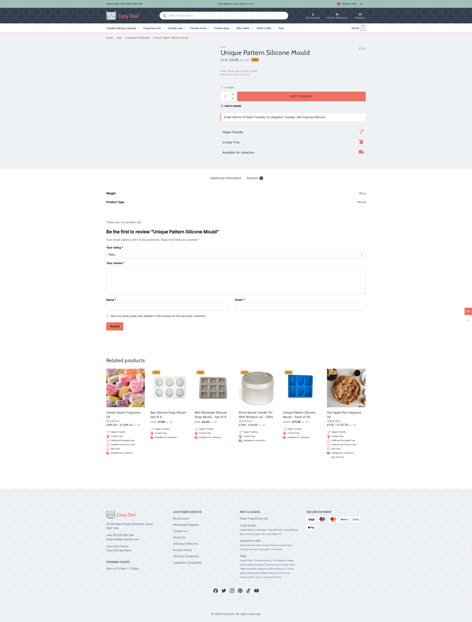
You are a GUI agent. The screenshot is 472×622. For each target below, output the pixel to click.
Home (109, 37)
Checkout (360, 17)
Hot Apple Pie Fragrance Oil (344, 415)
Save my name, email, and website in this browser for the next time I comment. (158, 315)
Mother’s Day (262, 545)
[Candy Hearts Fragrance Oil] (125, 388)
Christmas (277, 549)
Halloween (265, 549)
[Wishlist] (139, 374)
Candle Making (247, 530)
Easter (274, 545)
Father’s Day (285, 545)
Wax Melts (261, 530)
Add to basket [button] (169, 446)
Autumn (254, 549)
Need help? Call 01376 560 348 (124, 3)
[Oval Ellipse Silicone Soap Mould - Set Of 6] (360, 48)
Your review (115, 263)
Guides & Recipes (337, 17)
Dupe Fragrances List (254, 518)
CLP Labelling (279, 560)
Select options (125, 462)
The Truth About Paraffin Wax (279, 564)
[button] (357, 28)
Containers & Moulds (138, 37)
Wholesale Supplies (186, 524)
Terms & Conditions (186, 556)
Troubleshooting (262, 560)
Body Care (245, 534)
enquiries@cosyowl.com (122, 539)
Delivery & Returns (185, 543)
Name (111, 300)
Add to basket (301, 96)
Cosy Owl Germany (118, 550)
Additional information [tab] (225, 178)
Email (240, 300)
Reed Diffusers (275, 530)
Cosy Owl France (117, 546)
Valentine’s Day (247, 545)
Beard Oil (277, 534)
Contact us (180, 531)
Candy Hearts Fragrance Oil (123, 415)
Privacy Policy (182, 550)
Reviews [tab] (254, 178)
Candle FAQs (246, 560)
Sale (119, 37)
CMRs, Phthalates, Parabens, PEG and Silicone (262, 568)
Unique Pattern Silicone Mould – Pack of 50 (299, 415)
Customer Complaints (187, 562)
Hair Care (266, 534)
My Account (313, 17)
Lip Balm (256, 534)
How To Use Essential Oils (268, 577)
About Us (179, 537)
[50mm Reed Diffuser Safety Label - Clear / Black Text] (364, 48)
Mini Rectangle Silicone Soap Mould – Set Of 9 (211, 415)
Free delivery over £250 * (236, 3)
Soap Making (290, 530)
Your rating (114, 247)
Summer (244, 549)
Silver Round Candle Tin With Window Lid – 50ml (256, 415)
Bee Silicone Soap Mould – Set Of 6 (169, 415)
